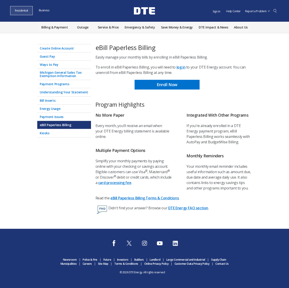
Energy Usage (50, 108)
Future (107, 260)
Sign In (216, 11)
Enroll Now (167, 84)
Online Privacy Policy (156, 264)
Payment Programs (54, 84)
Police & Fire (90, 260)
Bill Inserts (48, 100)
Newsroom (70, 260)
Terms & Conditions (126, 264)
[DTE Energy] (144, 18)
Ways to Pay (49, 64)
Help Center (233, 11)
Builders (139, 260)
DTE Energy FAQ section (188, 207)
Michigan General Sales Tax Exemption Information (61, 74)
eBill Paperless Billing (55, 125)
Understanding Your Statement (64, 92)
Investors (122, 260)
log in (181, 67)
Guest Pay (47, 56)
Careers (87, 264)
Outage (83, 27)
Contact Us (221, 264)
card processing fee (114, 182)
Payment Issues (51, 116)
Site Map (103, 264)
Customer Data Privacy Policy (192, 264)
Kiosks (44, 133)
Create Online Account (57, 48)
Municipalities (69, 264)
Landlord (155, 260)
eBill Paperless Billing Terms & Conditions (144, 198)
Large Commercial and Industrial (185, 260)
